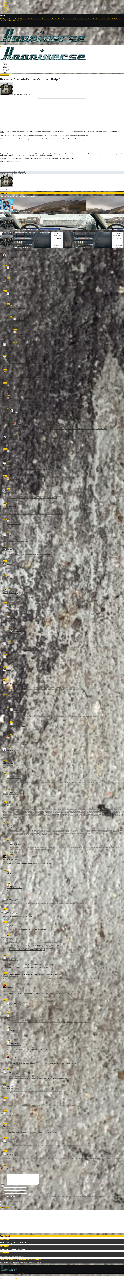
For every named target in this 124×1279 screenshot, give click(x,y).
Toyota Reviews (4, 1239)
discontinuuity (14, 1043)
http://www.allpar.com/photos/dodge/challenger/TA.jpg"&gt (25, 363)
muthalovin (9, 358)
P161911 (8, 281)
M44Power (9, 644)
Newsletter (6, 8)
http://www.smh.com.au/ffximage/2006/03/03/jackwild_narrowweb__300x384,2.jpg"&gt (33, 1132)
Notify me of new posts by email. (11, 1204)
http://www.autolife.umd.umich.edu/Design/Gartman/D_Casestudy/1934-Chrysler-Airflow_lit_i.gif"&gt (37, 377)
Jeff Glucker (16, 211)
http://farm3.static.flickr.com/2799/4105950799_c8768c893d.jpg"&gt (27, 950)
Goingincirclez (10, 591)
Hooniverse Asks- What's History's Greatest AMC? (13, 173)
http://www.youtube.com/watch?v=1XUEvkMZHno (35, 1049)
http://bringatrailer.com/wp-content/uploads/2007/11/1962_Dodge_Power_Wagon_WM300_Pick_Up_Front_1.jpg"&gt (41, 993)
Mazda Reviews (4, 1246)
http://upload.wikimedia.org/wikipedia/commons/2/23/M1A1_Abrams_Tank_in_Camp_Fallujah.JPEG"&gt (78, 429)
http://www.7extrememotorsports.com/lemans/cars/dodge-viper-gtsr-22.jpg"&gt (34, 929)
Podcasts (5, 10)
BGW (8, 464)
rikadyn (8, 912)
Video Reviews (37, 1259)
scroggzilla (9, 437)
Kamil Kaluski (17, 229)
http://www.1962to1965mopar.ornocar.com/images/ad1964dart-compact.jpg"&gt (30, 554)
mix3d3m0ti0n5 (10, 792)
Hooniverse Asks (4, 75)
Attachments (3, 1196)
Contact (5, 7)
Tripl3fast (9, 564)
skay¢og (8, 683)
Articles (5, 5)
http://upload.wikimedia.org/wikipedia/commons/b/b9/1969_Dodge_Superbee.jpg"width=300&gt (35, 514)
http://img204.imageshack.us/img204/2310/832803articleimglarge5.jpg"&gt (29, 469)
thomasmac (13, 606)
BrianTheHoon (10, 492)
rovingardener (10, 750)
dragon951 (9, 958)
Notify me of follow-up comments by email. (13, 1201)
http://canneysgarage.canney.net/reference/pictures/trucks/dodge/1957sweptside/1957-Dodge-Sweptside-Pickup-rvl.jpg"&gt (42, 689)
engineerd (9, 938)
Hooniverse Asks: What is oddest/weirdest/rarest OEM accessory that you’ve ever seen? (25, 232)
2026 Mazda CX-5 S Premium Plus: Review (12, 1249)
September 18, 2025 (26, 247)
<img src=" (6, 260)
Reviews (19, 1259)
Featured (14, 1259)
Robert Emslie (6, 190)
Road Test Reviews (27, 1259)
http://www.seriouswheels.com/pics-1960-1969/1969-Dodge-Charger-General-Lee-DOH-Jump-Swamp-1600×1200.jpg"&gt (86, 285)
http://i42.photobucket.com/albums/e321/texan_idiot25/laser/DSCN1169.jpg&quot (31, 260)
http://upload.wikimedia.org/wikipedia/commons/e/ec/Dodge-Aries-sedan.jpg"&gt (37, 945)
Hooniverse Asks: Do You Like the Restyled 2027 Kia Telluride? (18, 196)
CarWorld (11, 161)
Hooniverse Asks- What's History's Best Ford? (12, 172)
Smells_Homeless (14, 268)
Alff (7, 373)
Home (5, 2)
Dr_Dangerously (14, 479)
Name (1, 1187)
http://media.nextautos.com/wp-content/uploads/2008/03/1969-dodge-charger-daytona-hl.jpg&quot (35, 1091)
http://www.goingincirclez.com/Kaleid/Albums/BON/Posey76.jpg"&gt (28, 597)
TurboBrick (9, 1154)
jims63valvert (20, 333)
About (5, 4)
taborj (15, 710)
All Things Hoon (4, 1252)
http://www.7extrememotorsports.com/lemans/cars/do (17, 916)
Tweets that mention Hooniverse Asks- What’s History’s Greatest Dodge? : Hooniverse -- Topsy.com (31, 974)
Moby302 (17, 161)
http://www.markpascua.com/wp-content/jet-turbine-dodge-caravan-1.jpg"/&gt (30, 863)
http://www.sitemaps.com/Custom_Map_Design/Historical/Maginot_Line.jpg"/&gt (31, 964)
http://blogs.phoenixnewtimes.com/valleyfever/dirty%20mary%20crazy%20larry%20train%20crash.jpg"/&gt (38, 1078)
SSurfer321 (9, 987)
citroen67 (9, 670)
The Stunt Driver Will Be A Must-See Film (12, 1256)
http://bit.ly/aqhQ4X (93, 978)
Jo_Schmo (13, 1003)
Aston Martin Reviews (6, 1259)
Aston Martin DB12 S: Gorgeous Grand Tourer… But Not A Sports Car (20, 1262)
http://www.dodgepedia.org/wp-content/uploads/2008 (17, 541)
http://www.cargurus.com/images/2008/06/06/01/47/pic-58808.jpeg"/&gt (28, 967)
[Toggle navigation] (0, 46)
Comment (3, 1184)
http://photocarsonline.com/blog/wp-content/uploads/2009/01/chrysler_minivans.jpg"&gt (36, 390)
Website (2, 1193)
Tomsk (8, 1086)
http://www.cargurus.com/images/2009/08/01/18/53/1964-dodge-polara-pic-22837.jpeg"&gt (33, 498)
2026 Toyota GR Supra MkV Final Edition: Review (14, 1243)
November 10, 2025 (25, 211)
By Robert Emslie (18, 94)
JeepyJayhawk (14, 1030)
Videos (5, 11)
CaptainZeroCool (11, 899)
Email (1, 1190)
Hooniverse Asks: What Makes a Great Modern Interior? (16, 214)
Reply (5, 265)
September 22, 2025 (26, 229)
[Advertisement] (50, 1221)
